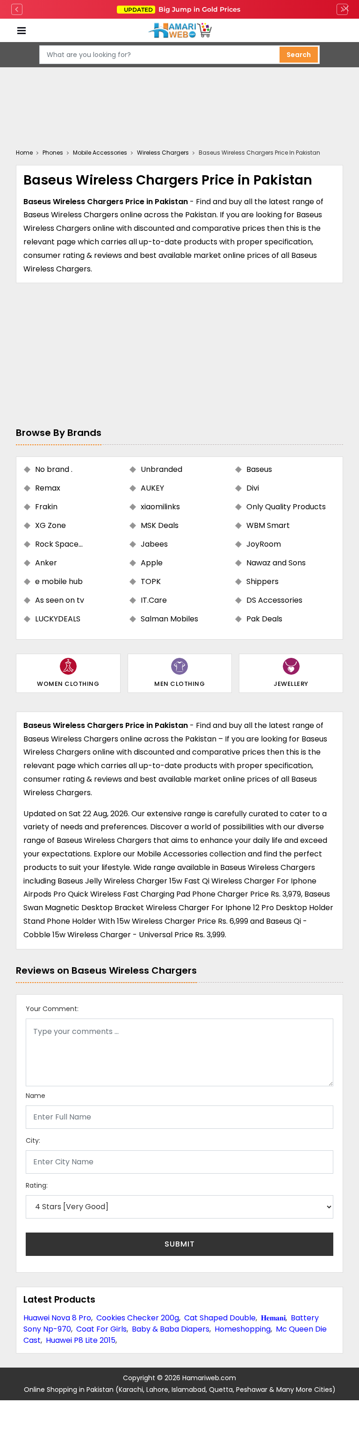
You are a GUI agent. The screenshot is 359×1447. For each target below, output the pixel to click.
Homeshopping (243, 1329)
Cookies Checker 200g (137, 1317)
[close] (346, 9)
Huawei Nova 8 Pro (57, 1317)
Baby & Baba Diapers (170, 1329)
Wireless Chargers (163, 153)
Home (24, 153)
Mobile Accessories (100, 153)
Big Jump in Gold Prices (183, 9)
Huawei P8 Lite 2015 (80, 1340)
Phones (53, 153)
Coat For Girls (101, 1329)
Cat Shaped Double (220, 1317)
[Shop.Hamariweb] (179, 30)
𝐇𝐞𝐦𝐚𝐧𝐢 (273, 1317)
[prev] (16, 9)
